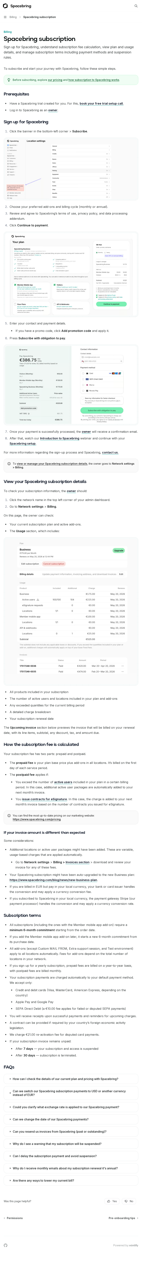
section (77, 862)
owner (53, 110)
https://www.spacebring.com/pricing (37, 819)
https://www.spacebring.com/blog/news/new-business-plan (53, 880)
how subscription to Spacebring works (93, 79)
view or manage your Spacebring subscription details (52, 463)
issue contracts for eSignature (44, 799)
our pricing (55, 79)
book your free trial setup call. (102, 103)
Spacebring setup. (23, 443)
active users (63, 782)
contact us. (110, 452)
